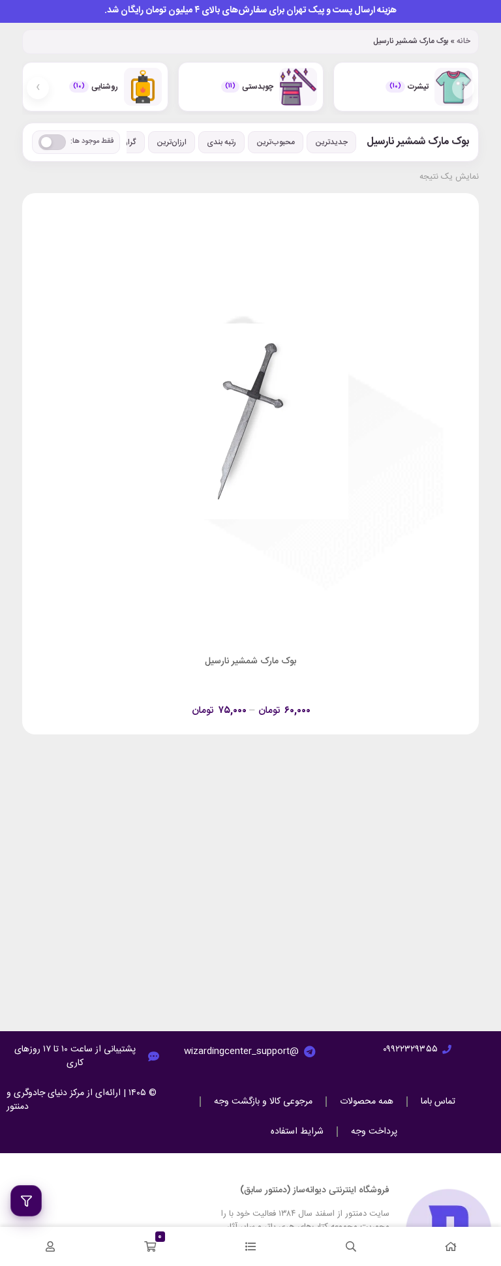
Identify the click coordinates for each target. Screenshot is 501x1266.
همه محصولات (366, 1101)
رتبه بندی (221, 142)
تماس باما (438, 1101)
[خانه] (451, 1246)
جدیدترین (331, 142)
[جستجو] (351, 1246)
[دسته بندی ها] (250, 1246)
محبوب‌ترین (275, 142)
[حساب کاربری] (50, 1246)
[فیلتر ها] (26, 1200)
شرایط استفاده (297, 1131)
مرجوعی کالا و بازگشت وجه (263, 1101)
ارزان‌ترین (172, 142)
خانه (463, 41)
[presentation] (463, 88)
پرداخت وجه (374, 1131)
